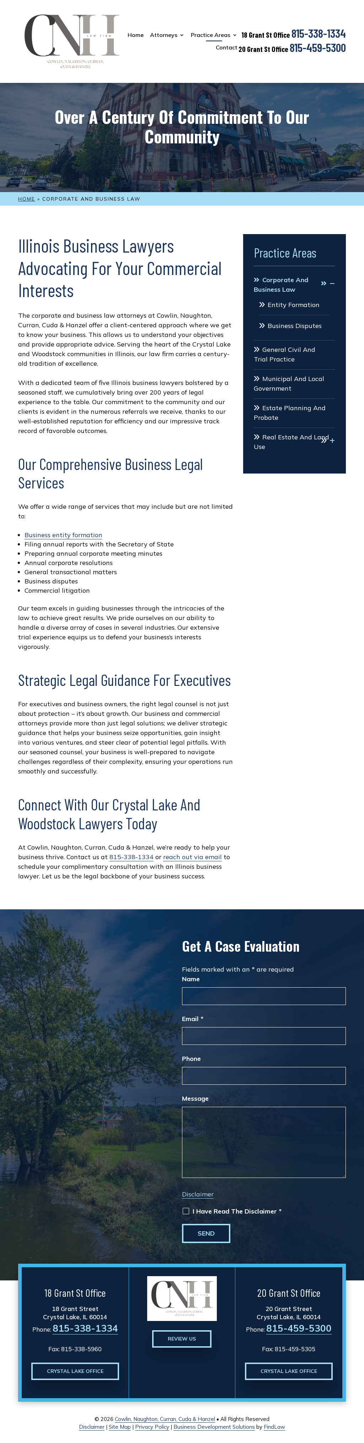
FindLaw (274, 1426)
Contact (226, 47)
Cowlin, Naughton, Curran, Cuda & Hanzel (165, 1419)
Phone (191, 1058)
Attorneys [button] (163, 35)
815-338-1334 (318, 33)
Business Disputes (295, 326)
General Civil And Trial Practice (284, 354)
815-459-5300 (318, 47)
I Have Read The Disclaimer (237, 1211)
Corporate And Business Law (281, 285)
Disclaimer (198, 1194)
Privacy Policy (152, 1426)
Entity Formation (294, 305)
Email (192, 1019)
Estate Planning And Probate (290, 413)
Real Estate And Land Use (291, 442)
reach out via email (192, 857)
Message (195, 1098)
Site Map (120, 1426)
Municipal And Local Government (289, 383)
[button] (357, 1391)
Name (191, 979)
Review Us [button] (182, 1339)
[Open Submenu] (328, 283)
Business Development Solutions (214, 1426)
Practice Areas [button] (210, 35)
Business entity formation (63, 535)
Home (136, 35)
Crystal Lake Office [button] (75, 1371)
